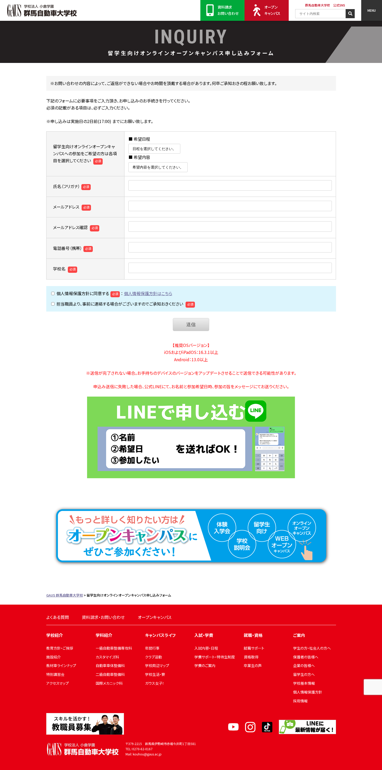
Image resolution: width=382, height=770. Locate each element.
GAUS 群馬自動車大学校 (41, 10)
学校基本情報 (304, 683)
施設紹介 (53, 656)
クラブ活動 (153, 656)
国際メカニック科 (109, 683)
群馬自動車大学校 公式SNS (325, 5)
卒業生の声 (253, 665)
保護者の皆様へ (305, 656)
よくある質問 (57, 617)
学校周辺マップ (157, 665)
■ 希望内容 (139, 157)
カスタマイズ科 (107, 656)
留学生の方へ (304, 674)
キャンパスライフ (160, 635)
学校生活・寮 (155, 674)
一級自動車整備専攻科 (114, 648)
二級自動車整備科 (110, 674)
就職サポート (254, 648)
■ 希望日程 (139, 139)
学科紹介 (104, 635)
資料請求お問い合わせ (228, 10)
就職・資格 (253, 635)
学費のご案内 (204, 665)
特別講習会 (55, 674)
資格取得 (251, 656)
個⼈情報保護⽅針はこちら (148, 293)
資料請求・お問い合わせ (103, 617)
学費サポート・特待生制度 (214, 656)
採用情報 (300, 700)
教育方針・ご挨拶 (59, 648)
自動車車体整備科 (110, 665)
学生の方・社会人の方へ (312, 648)
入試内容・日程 (206, 648)
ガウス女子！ (154, 683)
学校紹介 (54, 635)
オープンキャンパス (272, 10)
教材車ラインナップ (61, 665)
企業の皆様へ (304, 665)
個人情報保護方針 (307, 692)
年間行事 (152, 648)
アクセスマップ (57, 683)
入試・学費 (203, 635)
